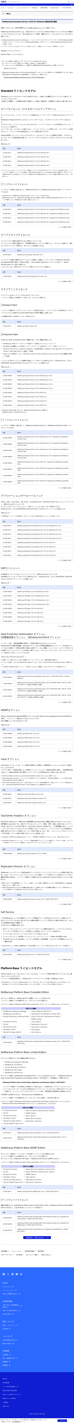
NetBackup (35, 7)
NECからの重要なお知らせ (10, 1294)
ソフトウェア (10, 7)
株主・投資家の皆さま (9, 1358)
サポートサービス (6, 1255)
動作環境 (41, 1251)
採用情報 (5, 1365)
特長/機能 (4, 1251)
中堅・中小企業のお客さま (10, 1310)
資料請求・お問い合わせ (35, 1238)
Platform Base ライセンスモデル (11, 54)
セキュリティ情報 (31, 1255)
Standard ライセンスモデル (10, 51)
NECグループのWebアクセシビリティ (12, 1394)
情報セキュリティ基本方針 (9, 1398)
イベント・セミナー (8, 1290)
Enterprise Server (54, 7)
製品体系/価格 (44, 7)
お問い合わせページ (35, 28)
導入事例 (19, 1255)
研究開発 (5, 1361)
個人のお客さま (7, 1314)
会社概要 (5, 1354)
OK (61, 1420)
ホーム (2, 7)
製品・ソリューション (9, 1325)
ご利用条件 (5, 1402)
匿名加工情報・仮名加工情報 (10, 1390)
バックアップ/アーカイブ (23, 7)
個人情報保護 (16, 1421)
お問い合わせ (45, 1255)
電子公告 (5, 1378)
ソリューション (16, 1251)
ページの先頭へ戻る (64, 227)
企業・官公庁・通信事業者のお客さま (11, 1306)
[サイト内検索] (68, 1)
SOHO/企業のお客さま (9, 1340)
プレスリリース (7, 1286)
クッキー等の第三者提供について (11, 1386)
